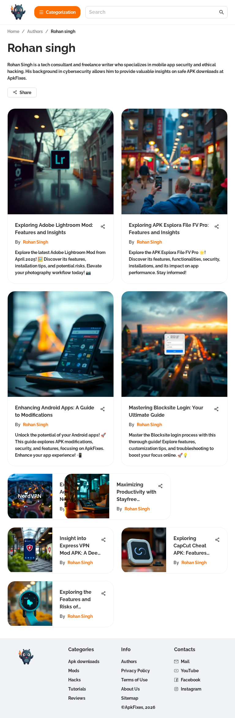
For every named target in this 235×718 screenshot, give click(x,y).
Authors (35, 31)
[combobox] (153, 12)
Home (13, 31)
